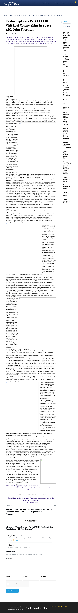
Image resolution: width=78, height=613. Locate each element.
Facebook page (14, 484)
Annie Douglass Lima (11, 3)
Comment (9, 559)
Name (8, 576)
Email (25, 576)
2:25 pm (22, 535)
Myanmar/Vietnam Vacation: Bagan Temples (41, 510)
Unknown (11, 545)
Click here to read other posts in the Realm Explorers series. (31, 494)
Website (43, 576)
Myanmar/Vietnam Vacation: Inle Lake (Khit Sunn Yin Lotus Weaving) (18, 511)
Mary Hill (11, 536)
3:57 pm (22, 545)
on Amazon (31, 481)
